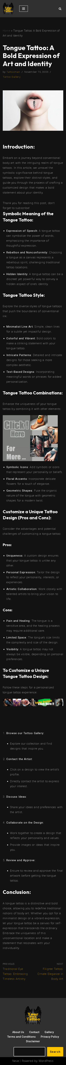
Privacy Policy (50, 1036)
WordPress (46, 1061)
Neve (15, 1061)
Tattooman (13, 71)
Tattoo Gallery (12, 76)
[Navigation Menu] (23, 9)
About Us (18, 1032)
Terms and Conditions (21, 1036)
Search (55, 1051)
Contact (34, 1032)
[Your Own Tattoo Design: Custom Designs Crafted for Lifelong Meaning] (8, 9)
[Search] (60, 8)
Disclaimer (33, 1041)
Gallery (49, 1032)
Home (6, 30)
